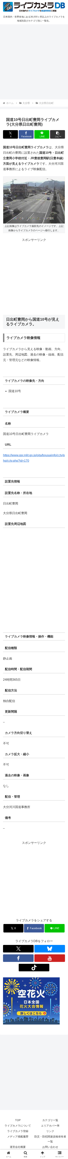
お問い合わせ (50, 1146)
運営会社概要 (18, 1146)
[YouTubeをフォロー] (49, 958)
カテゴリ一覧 (50, 1120)
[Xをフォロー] (18, 948)
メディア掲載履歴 (17, 1136)
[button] (57, 134)
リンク (50, 1131)
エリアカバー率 (50, 1125)
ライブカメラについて (18, 1125)
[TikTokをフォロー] (34, 967)
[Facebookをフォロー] (18, 958)
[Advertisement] (34, 61)
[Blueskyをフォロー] (49, 948)
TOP (18, 1120)
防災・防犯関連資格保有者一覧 (50, 1139)
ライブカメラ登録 (17, 1131)
